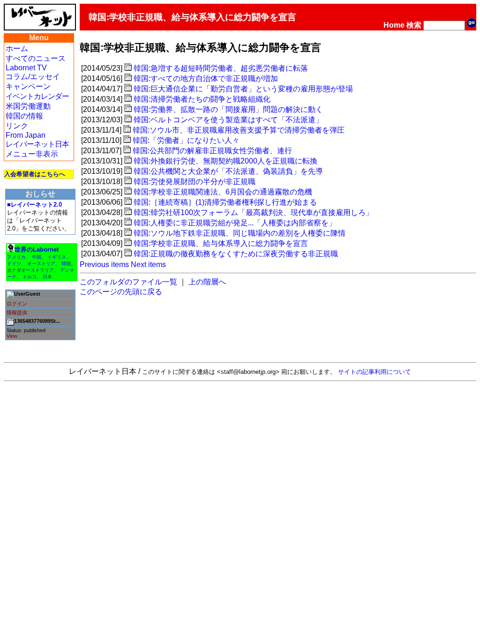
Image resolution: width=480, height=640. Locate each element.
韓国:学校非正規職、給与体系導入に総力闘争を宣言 (221, 243)
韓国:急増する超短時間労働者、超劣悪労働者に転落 (221, 68)
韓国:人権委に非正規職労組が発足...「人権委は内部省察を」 (235, 223)
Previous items (104, 264)
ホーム (17, 48)
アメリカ (16, 257)
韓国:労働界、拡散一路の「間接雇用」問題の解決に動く (228, 109)
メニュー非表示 (32, 154)
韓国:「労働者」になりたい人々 (186, 140)
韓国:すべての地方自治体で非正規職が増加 (206, 78)
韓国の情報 (24, 116)
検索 (413, 25)
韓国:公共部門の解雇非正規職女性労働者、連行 (212, 151)
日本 (47, 276)
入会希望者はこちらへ (34, 174)
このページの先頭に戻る (121, 292)
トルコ (29, 276)
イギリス (56, 257)
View (12, 336)
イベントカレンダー (37, 96)
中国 (36, 257)
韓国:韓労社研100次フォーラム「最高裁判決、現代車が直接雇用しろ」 (253, 212)
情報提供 (17, 312)
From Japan (25, 135)
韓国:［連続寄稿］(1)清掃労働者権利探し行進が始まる (225, 202)
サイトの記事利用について (374, 371)
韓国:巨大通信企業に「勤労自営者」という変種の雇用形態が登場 (243, 89)
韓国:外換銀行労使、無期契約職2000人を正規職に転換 (225, 161)
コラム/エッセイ (33, 77)
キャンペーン (28, 86)
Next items (148, 264)
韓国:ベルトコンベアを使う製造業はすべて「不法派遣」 (228, 120)
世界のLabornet (37, 249)
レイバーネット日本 (37, 144)
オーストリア (41, 263)
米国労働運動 (28, 106)
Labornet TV (26, 68)
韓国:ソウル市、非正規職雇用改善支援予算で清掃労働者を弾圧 (239, 130)
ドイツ (14, 263)
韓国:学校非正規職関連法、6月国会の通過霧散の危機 (223, 192)
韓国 (66, 263)
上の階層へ (207, 282)
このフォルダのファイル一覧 (128, 282)
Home (394, 25)
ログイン (17, 303)
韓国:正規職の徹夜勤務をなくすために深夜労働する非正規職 (236, 254)
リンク (17, 126)
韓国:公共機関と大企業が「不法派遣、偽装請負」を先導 (228, 171)
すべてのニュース (36, 58)
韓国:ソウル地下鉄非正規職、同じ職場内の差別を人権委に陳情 (239, 233)
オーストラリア (37, 270)
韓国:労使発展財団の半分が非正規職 (194, 182)
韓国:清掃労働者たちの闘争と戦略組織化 (202, 99)
